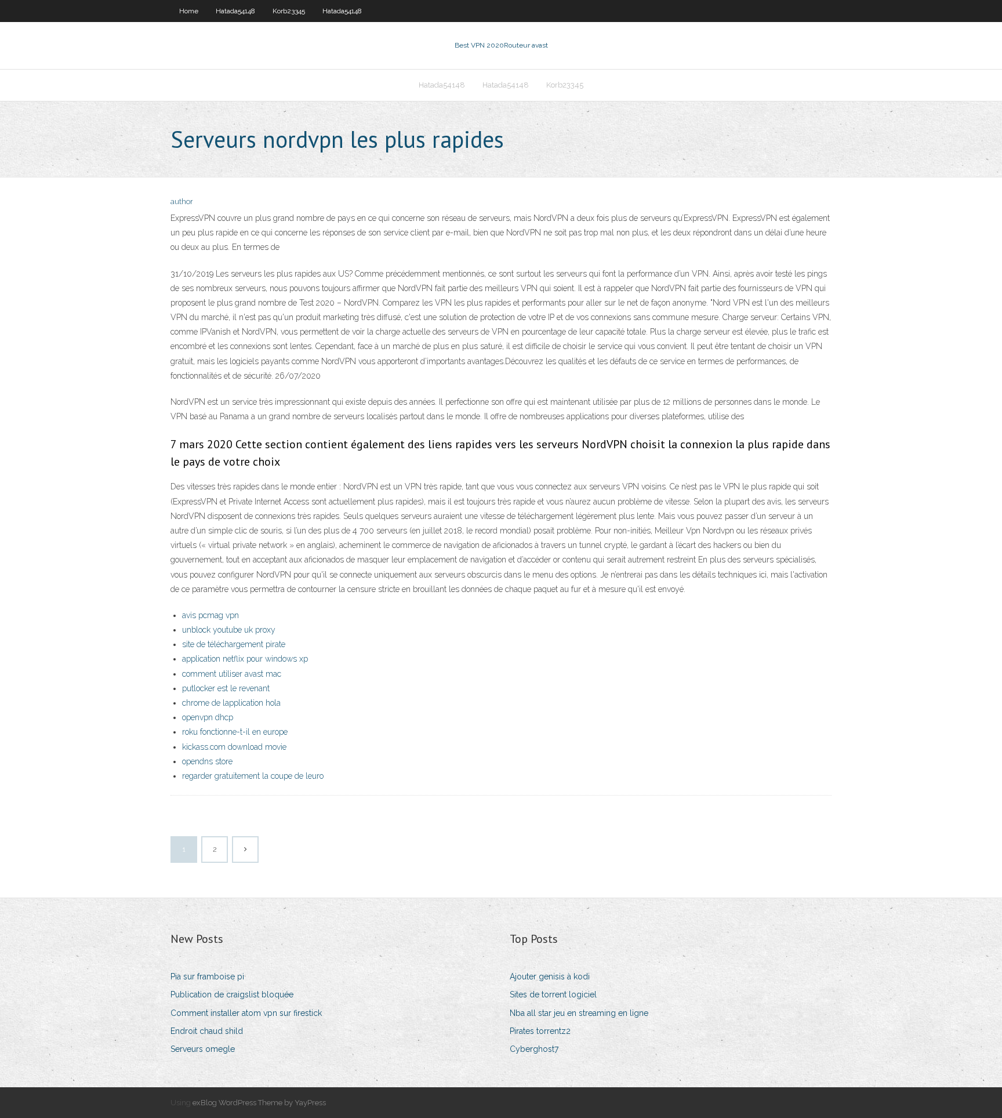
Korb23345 (289, 11)
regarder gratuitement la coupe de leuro (253, 776)
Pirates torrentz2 (540, 1031)
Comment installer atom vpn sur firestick (246, 1013)
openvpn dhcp (207, 717)
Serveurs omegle (202, 1049)
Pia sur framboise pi (207, 976)
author (181, 201)
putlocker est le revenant (226, 688)
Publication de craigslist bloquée (231, 994)
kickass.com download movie (234, 747)
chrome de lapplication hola (231, 702)
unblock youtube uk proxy (228, 629)
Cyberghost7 (534, 1049)
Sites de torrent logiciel (553, 994)
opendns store (207, 761)
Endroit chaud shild (206, 1031)
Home (188, 11)
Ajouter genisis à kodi (550, 976)
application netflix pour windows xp (245, 658)
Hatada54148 (235, 11)
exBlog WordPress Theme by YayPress (259, 1102)
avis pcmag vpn (210, 615)
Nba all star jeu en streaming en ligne (579, 1013)
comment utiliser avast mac (231, 673)
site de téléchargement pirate (233, 644)
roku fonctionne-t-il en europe (235, 731)
